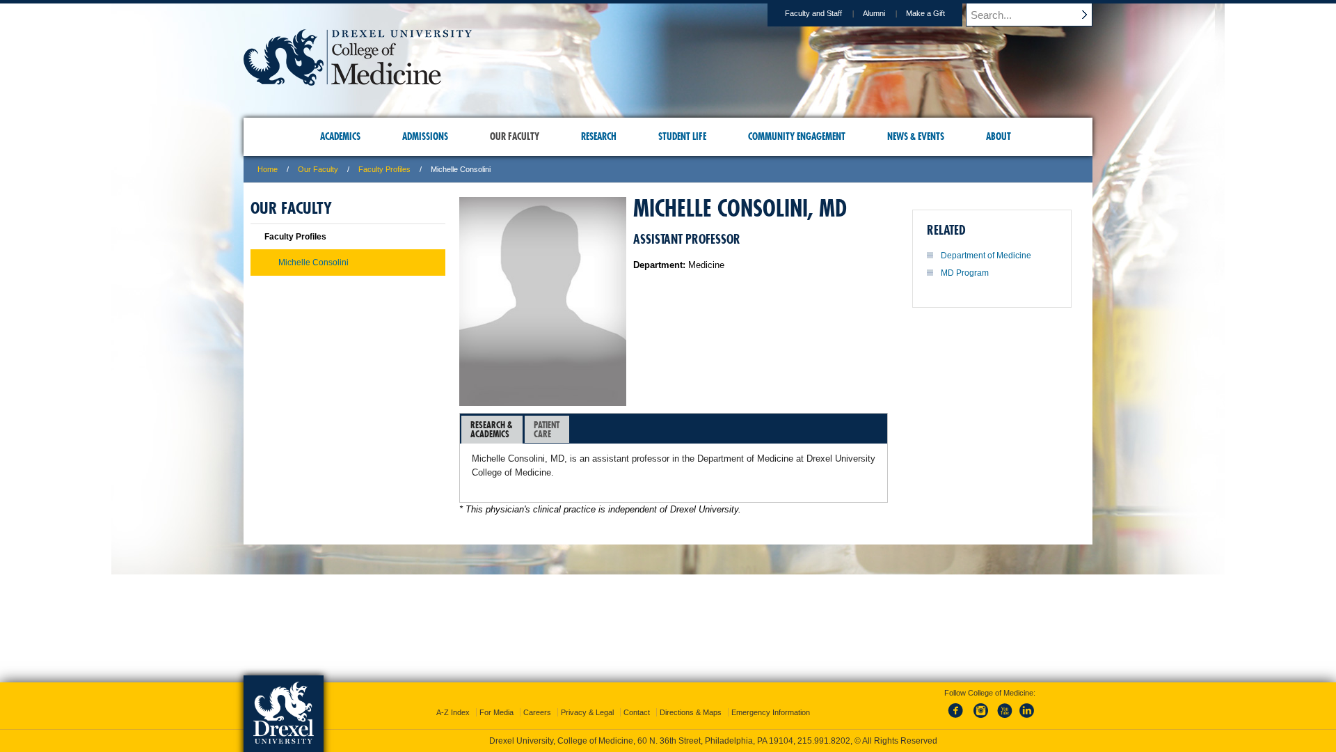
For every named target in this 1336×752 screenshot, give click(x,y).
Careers (537, 712)
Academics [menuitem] (340, 136)
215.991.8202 (823, 741)
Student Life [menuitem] (682, 136)
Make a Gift (925, 13)
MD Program (965, 273)
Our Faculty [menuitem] (514, 136)
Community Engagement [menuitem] (796, 136)
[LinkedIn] (1027, 718)
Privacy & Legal (587, 712)
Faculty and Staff (813, 13)
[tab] (492, 430)
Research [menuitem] (599, 136)
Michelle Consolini (313, 262)
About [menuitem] (998, 136)
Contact (636, 712)
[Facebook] (958, 718)
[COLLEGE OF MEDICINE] (358, 81)
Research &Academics (491, 429)
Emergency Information (770, 712)
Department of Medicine (986, 255)
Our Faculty (318, 169)
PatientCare (546, 429)
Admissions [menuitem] (425, 136)
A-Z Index (453, 712)
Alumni (874, 13)
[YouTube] (1004, 718)
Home (267, 169)
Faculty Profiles (384, 169)
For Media (496, 712)
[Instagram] (981, 718)
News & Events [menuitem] (915, 136)
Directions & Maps (691, 712)
